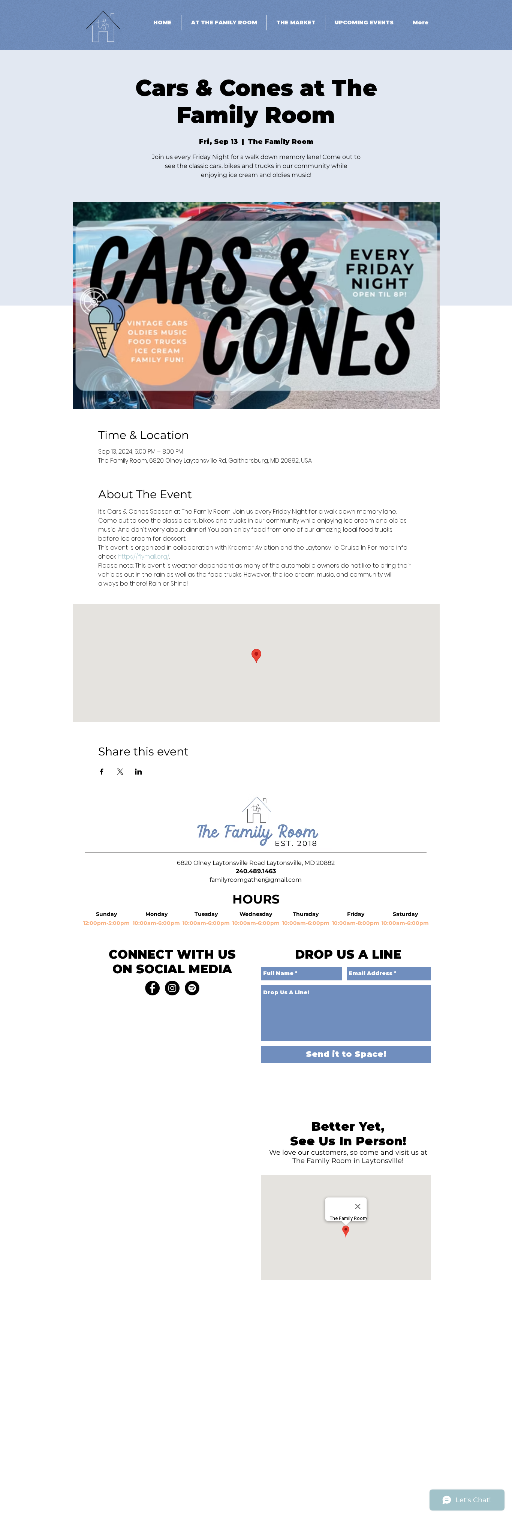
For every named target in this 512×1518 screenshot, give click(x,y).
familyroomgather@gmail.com (256, 879)
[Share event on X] (120, 772)
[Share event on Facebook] (101, 772)
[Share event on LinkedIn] (138, 772)
